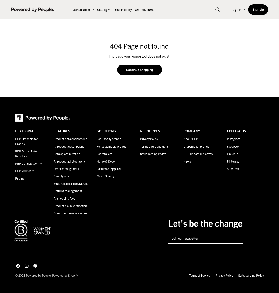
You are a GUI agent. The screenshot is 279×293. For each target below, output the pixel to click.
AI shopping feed (64, 198)
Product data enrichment (70, 139)
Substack (233, 169)
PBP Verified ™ (24, 171)
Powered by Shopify (65, 275)
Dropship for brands (196, 146)
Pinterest (233, 161)
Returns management (68, 191)
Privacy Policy (149, 139)
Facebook (233, 146)
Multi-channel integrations (71, 183)
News (187, 161)
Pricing (19, 178)
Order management (66, 169)
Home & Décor (106, 161)
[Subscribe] (237, 238)
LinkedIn (232, 154)
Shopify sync (62, 176)
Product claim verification (70, 206)
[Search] (217, 9)
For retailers (104, 154)
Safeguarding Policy (153, 154)
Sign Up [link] (258, 9)
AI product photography (69, 161)
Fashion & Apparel (109, 169)
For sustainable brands (111, 146)
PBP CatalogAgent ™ (28, 163)
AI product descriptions (69, 146)
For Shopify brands (109, 139)
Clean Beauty (105, 176)
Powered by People (38, 275)
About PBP (191, 139)
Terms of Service (199, 275)
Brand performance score (70, 213)
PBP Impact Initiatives (198, 154)
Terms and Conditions (154, 146)
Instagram (233, 139)
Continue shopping (139, 70)
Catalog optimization (67, 154)
